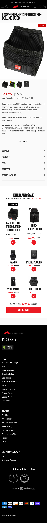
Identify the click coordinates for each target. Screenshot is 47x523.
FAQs (4, 163)
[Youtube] (11, 339)
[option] (23, 51)
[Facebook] (3, 339)
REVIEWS (6, 157)
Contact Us (6, 400)
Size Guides (6, 378)
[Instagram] (7, 339)
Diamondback (11, 515)
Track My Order (8, 370)
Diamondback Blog (9, 434)
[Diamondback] (21, 6)
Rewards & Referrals (10, 381)
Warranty (5, 366)
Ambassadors (7, 419)
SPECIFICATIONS (9, 175)
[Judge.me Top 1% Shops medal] (23, 478)
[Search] (7, 6)
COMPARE (6, 169)
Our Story (5, 415)
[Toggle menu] (2, 6)
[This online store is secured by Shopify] (7, 349)
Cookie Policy (7, 397)
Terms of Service (8, 389)
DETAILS (5, 151)
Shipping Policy (8, 374)
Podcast (5, 438)
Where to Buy (7, 426)
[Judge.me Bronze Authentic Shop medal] (12, 478)
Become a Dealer (8, 430)
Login (4, 456)
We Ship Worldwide (9, 422)
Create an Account (9, 460)
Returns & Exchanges (10, 362)
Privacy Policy (7, 393)
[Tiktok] (15, 339)
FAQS (4, 441)
